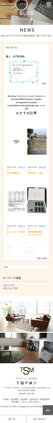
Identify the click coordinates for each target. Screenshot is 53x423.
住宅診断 (24, 399)
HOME (6, 399)
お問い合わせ (33, 402)
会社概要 (14, 399)
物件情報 (15, 402)
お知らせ (7, 285)
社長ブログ (8, 288)
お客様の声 (34, 399)
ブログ (23, 402)
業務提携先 (45, 399)
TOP (3, 4)
